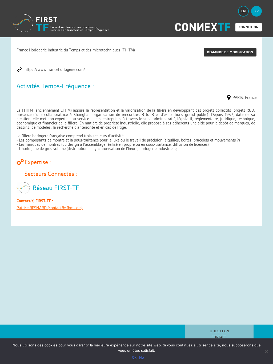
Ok (134, 357)
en (243, 11)
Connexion (249, 27)
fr (257, 11)
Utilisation (219, 331)
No (141, 357)
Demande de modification (230, 52)
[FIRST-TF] (60, 23)
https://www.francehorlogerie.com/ (55, 69)
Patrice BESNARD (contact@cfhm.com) (50, 207)
